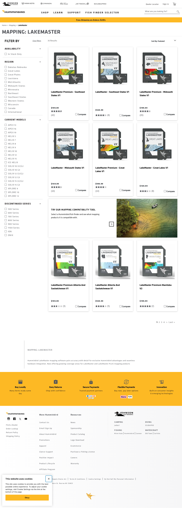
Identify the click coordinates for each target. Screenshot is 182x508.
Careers (74, 457)
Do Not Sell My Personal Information (119, 479)
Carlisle (157, 433)
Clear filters (37, 40)
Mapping (12, 25)
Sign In (166, 4)
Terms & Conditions (77, 479)
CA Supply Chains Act (58, 479)
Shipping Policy (13, 436)
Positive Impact (46, 457)
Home (4, 25)
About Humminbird (47, 434)
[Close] (49, 479)
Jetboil (117, 425)
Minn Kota (118, 433)
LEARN (58, 12)
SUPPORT (74, 12)
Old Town (148, 433)
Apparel (42, 446)
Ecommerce (76, 446)
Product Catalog (78, 434)
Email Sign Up (45, 428)
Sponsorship (76, 428)
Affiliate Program (47, 469)
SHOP (45, 12)
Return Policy (12, 432)
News (73, 422)
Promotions (44, 440)
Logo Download (77, 440)
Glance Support (46, 451)
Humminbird (129, 433)
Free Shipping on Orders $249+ (91, 19)
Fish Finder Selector (102, 12)
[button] (56, 389)
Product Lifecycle (47, 463)
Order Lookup (12, 428)
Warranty (75, 463)
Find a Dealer (12, 425)
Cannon (139, 433)
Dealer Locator (152, 4)
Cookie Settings (94, 479)
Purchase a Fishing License (83, 451)
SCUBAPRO (149, 425)
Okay (27, 498)
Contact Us (44, 422)
